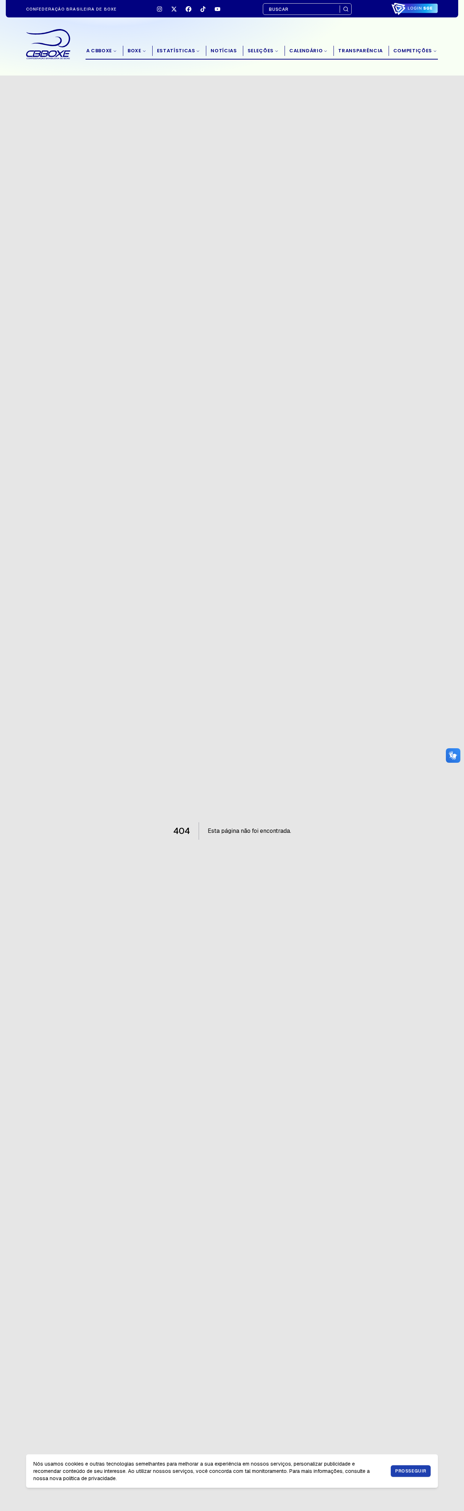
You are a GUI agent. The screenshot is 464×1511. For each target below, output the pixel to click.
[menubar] (261, 50)
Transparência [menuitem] (360, 50)
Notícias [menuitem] (224, 50)
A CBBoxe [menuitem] (99, 50)
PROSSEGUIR (410, 1471)
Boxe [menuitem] (134, 50)
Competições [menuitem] (412, 50)
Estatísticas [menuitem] (176, 50)
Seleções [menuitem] (261, 50)
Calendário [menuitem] (306, 50)
